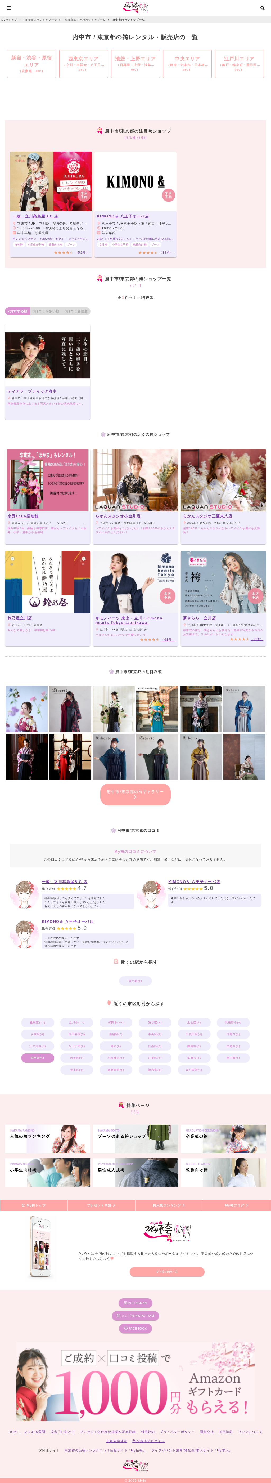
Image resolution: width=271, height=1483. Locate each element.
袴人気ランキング (167, 1205)
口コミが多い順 (47, 311)
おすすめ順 (19, 311)
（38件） (166, 253)
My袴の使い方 (167, 1272)
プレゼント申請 (100, 1205)
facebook (137, 1328)
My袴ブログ (235, 1205)
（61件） (168, 640)
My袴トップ (35, 1205)
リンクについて (250, 1432)
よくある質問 (34, 1432)
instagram (137, 1303)
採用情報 (226, 1432)
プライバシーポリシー (177, 1432)
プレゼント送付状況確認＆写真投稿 (108, 1432)
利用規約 (148, 1432)
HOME (13, 1432)
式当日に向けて (62, 1432)
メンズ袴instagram (137, 1316)
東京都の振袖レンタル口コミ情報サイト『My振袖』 (105, 1450)
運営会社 (207, 1432)
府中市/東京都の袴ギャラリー (135, 792)
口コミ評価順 (77, 311)
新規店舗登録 (116, 1441)
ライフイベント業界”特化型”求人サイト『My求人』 (191, 1450)
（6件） (257, 639)
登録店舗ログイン (150, 1441)
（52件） (82, 253)
